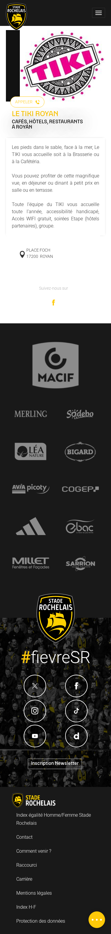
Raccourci (26, 865)
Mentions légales (34, 893)
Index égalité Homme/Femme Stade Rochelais (53, 819)
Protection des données (40, 921)
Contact (24, 837)
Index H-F (26, 907)
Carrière (24, 879)
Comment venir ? (33, 851)
